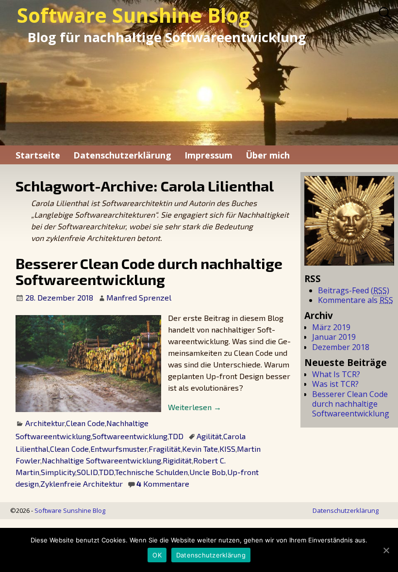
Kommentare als (355, 300)
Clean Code (85, 423)
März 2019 (331, 327)
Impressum (208, 155)
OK (157, 555)
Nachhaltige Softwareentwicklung (101, 460)
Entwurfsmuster (118, 448)
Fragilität (165, 448)
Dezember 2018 (340, 347)
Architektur (45, 423)
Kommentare (162, 483)
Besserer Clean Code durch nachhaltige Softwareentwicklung (149, 271)
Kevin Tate (200, 448)
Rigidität (177, 460)
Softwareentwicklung (129, 436)
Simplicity (58, 472)
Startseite (38, 155)
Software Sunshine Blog (133, 15)
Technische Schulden (151, 472)
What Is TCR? (336, 374)
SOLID (87, 472)
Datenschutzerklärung (122, 155)
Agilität (209, 436)
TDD (175, 436)
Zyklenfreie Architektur (81, 483)
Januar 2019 (334, 337)
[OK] (386, 550)
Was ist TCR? (335, 384)
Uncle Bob (207, 472)
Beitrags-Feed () (353, 290)
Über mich (268, 155)
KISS (227, 448)
